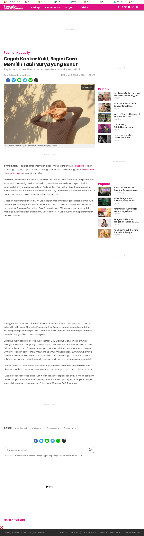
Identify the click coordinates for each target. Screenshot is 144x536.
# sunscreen (52, 428)
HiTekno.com (76, 2)
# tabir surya (69, 428)
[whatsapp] (30, 80)
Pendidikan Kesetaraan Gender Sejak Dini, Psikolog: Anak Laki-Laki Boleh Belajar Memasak (125, 104)
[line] (19, 80)
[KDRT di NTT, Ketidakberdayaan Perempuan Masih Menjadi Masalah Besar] (104, 128)
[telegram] (25, 80)
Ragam (69, 7)
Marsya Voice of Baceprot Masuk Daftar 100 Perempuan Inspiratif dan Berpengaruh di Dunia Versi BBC (126, 115)
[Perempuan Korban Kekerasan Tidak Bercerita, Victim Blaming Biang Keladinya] (104, 139)
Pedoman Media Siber (110, 532)
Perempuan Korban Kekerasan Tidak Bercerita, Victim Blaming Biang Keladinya (126, 136)
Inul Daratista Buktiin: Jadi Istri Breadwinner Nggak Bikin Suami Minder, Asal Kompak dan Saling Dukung (126, 94)
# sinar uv (37, 428)
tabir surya (15, 173)
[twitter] (13, 80)
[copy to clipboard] (36, 80)
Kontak (63, 532)
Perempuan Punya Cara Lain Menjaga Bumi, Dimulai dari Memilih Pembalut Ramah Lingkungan (125, 210)
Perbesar (88, 88)
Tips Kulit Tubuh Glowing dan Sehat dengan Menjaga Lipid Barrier (125, 231)
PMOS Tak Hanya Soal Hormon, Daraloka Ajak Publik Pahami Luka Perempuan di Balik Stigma (125, 189)
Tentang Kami (89, 532)
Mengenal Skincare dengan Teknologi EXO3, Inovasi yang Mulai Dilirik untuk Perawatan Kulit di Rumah (125, 220)
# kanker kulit (21, 428)
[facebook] (8, 80)
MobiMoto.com (91, 2)
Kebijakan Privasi (132, 532)
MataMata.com (46, 2)
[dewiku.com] (14, 7)
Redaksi (74, 532)
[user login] (118, 8)
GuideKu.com (106, 2)
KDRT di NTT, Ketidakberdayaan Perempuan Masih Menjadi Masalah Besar (126, 126)
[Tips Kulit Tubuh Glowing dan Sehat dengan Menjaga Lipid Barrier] (104, 233)
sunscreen (89, 169)
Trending (34, 7)
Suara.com (31, 2)
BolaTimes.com (61, 2)
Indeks (84, 7)
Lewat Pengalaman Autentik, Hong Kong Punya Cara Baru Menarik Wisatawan (126, 199)
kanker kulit (80, 165)
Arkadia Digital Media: (13, 2)
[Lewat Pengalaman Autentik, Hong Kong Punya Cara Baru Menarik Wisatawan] (104, 202)
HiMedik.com (121, 2)
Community (52, 7)
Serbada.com (135, 2)
